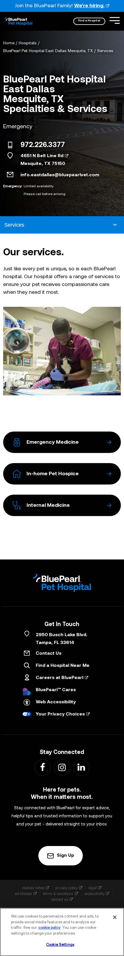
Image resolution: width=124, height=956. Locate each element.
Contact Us (48, 653)
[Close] (114, 917)
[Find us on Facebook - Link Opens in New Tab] (42, 767)
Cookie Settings (60, 945)
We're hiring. (89, 6)
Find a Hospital (89, 20)
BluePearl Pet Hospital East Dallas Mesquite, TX (48, 51)
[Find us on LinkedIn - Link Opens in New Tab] (81, 767)
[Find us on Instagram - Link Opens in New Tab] (62, 767)
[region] (62, 932)
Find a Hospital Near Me (62, 665)
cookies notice (33, 888)
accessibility (94, 893)
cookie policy (49, 928)
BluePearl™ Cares (56, 690)
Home (8, 43)
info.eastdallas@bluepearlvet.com (59, 175)
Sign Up (65, 855)
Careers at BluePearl (59, 678)
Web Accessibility (56, 702)
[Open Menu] (115, 20)
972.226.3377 (42, 145)
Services (105, 51)
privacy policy (66, 888)
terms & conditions (58, 893)
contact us (59, 899)
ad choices (23, 893)
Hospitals (28, 43)
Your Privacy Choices (60, 714)
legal (93, 888)
